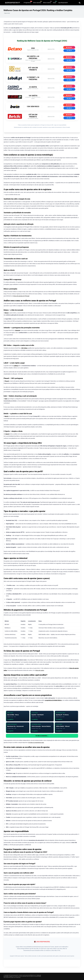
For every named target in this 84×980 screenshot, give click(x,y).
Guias (54, 2)
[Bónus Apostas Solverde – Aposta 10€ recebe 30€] (15, 59)
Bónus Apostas (37, 2)
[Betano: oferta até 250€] (15, 50)
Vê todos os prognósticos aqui (36, 742)
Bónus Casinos (47, 2)
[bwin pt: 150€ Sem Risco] (14, 108)
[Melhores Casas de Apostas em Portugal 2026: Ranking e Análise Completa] (12, 2)
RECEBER (70, 47)
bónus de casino (40, 670)
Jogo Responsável (63, 2)
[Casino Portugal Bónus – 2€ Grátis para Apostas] (15, 89)
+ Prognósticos (27, 2)
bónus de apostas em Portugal (21, 296)
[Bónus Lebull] (15, 80)
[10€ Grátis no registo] (15, 98)
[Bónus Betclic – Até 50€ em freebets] (15, 118)
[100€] (15, 71)
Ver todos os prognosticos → (42, 735)
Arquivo (10, 976)
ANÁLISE (70, 50)
